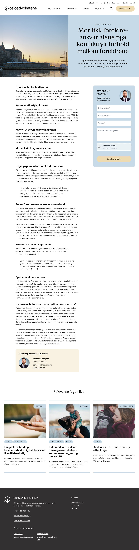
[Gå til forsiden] (20, 8)
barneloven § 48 (26, 249)
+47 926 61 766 (39, 368)
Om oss (86, 9)
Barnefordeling (103, 25)
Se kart (74, 508)
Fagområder (53, 9)
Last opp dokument (108, 146)
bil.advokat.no (42, 534)
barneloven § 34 (26, 170)
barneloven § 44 (35, 316)
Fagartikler (99, 9)
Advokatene (72, 9)
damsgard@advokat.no (42, 365)
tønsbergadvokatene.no (23, 537)
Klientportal (130, 3)
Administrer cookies (22, 521)
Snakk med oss (125, 9)
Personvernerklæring (22, 516)
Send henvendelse (114, 159)
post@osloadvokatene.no (110, 3)
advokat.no (18, 534)
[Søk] (111, 8)
